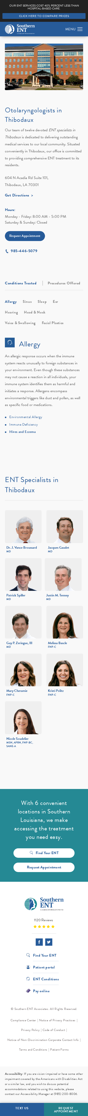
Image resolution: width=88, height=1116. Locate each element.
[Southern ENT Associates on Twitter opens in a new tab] (48, 941)
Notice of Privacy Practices (57, 1020)
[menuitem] (39, 941)
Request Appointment (25, 235)
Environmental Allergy (26, 417)
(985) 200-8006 (65, 1094)
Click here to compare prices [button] (44, 16)
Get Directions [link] (17, 195)
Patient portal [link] (44, 967)
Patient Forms (59, 1049)
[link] (44, 923)
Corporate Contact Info (63, 1040)
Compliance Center (23, 1020)
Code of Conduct (54, 1030)
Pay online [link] (41, 990)
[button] (80, 29)
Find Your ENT (47, 853)
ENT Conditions (46, 978)
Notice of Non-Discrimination (27, 1040)
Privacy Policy (30, 1030)
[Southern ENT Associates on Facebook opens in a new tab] (39, 941)
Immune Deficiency (23, 424)
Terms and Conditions (33, 1049)
